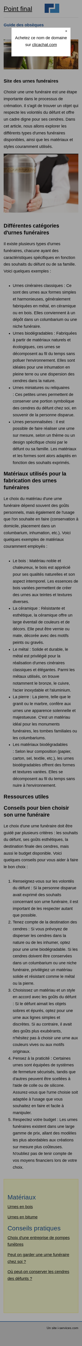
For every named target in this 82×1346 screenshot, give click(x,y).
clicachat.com (44, 44)
